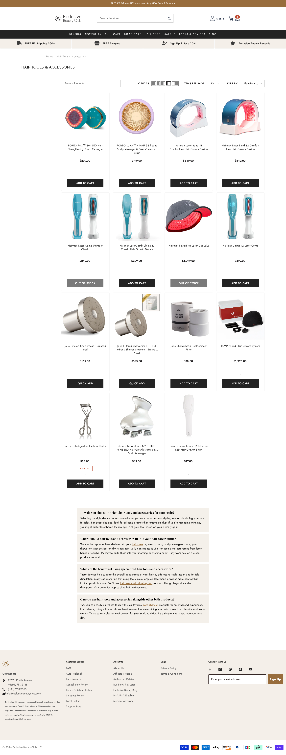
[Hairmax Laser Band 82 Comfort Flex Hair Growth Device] (240, 116)
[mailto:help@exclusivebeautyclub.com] (33, 723)
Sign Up (275, 679)
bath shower (150, 605)
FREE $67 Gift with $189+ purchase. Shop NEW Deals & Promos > (143, 3)
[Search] (135, 18)
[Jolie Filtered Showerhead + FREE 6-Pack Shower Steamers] (137, 317)
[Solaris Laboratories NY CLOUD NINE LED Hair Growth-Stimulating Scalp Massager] (137, 417)
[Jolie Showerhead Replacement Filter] (189, 317)
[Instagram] (220, 669)
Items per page (194, 83)
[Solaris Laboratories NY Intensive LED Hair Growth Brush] (189, 417)
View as (143, 83)
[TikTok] (240, 669)
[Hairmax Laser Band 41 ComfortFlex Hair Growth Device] (189, 116)
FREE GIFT (85, 468)
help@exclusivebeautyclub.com (23, 693)
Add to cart (85, 183)
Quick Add (85, 383)
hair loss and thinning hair (136, 583)
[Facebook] (210, 669)
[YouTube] (250, 669)
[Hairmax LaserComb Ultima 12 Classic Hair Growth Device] (137, 217)
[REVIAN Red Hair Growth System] (240, 317)
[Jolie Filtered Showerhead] (85, 317)
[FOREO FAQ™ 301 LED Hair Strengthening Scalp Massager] (85, 116)
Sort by (232, 83)
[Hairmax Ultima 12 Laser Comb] (240, 217)
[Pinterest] (230, 669)
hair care (137, 544)
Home (49, 56)
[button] (153, 83)
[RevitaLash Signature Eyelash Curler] (85, 417)
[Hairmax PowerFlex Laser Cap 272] (189, 217)
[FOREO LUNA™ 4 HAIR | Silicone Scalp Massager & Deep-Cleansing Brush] (137, 116)
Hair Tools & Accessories (71, 56)
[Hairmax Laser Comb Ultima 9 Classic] (85, 217)
